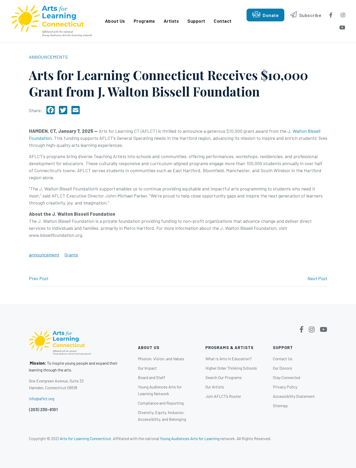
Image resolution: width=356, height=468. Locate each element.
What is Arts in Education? (228, 358)
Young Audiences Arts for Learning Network (160, 390)
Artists (171, 21)
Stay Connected (286, 377)
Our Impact (147, 367)
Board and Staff (151, 377)
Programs (144, 21)
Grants (71, 254)
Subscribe (309, 15)
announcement (44, 254)
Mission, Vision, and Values (161, 358)
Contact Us (282, 358)
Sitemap (280, 405)
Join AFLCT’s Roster (223, 396)
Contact (223, 21)
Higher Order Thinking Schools (231, 367)
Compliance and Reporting (161, 402)
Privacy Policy (285, 386)
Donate (270, 15)
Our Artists (214, 386)
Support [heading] (283, 347)
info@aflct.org (41, 398)
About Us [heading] (148, 347)
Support (196, 21)
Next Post (317, 278)
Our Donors (282, 367)
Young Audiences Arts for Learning (189, 438)
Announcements (48, 57)
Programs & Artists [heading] (229, 347)
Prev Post (38, 278)
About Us (115, 21)
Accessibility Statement (294, 396)
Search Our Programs (223, 377)
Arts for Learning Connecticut (85, 438)
